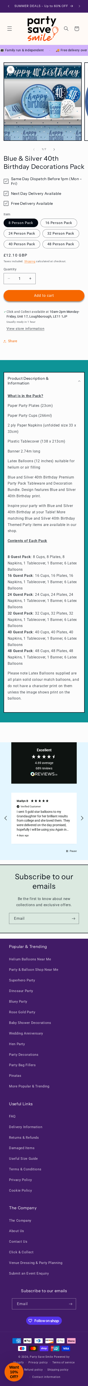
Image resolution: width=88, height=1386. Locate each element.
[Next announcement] (79, 6)
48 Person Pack (60, 244)
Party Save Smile (41, 1356)
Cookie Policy (20, 1190)
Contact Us (18, 1242)
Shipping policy (58, 1369)
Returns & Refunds (24, 1138)
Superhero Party (22, 980)
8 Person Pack (21, 223)
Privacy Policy (20, 1180)
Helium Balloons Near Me (30, 959)
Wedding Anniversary (26, 1033)
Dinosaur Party (21, 991)
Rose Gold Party (22, 1012)
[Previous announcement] (9, 6)
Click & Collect (21, 1252)
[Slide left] (34, 149)
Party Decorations (24, 1055)
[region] (44, 818)
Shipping (29, 261)
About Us (16, 1231)
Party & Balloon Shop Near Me (33, 970)
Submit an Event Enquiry (29, 1273)
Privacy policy (38, 1362)
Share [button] (12, 341)
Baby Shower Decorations (30, 1023)
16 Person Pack (58, 223)
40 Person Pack (22, 244)
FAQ (12, 1116)
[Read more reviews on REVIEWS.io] (44, 775)
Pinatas (15, 1076)
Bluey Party (18, 1001)
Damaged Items (22, 1148)
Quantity (10, 269)
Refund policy (33, 1369)
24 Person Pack (22, 233)
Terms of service (63, 1362)
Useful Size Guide (23, 1159)
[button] (9, 29)
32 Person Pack (60, 233)
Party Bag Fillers (22, 1065)
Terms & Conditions (25, 1169)
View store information (25, 329)
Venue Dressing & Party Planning (36, 1263)
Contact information (46, 1377)
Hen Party (17, 1044)
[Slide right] (54, 149)
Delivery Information (25, 1127)
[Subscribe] (73, 918)
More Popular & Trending (29, 1086)
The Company (20, 1221)
